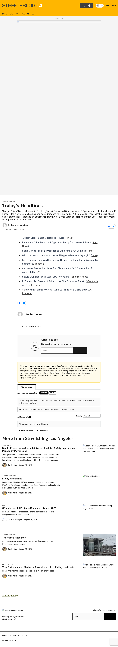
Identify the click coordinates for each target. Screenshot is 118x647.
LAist (94, 255)
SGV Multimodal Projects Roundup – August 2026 (29, 508)
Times (68, 237)
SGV (3, 505)
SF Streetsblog (79, 276)
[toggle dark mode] (100, 6)
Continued (25, 219)
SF (28, 14)
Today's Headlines (9, 201)
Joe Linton (12, 465)
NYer (39, 272)
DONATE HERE (7, 14)
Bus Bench (38, 263)
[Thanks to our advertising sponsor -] (59, 107)
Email (45, 350)
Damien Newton (19, 225)
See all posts (9, 595)
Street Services (8, 564)
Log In (84, 5)
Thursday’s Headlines (14, 537)
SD (33, 14)
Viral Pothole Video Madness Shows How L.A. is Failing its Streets (38, 567)
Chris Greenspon (15, 519)
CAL (23, 14)
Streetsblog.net (33, 285)
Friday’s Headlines (12, 478)
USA (17, 14)
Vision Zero (6, 445)
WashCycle (92, 281)
